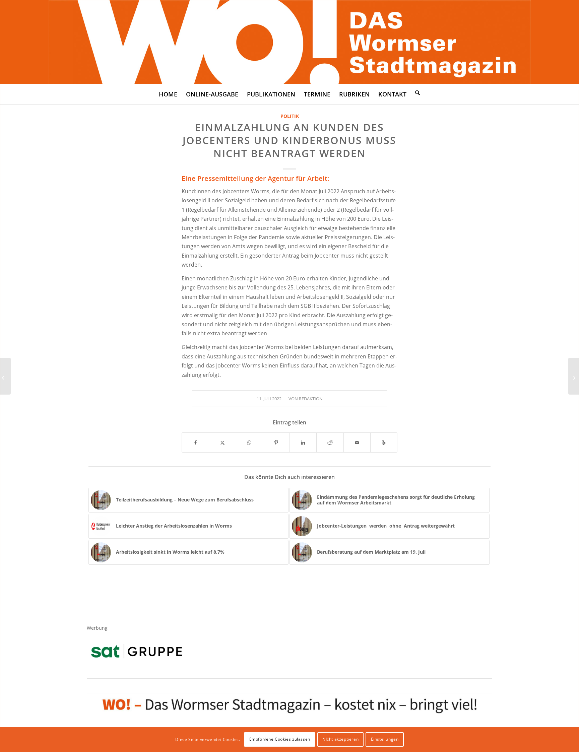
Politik (289, 116)
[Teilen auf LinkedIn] (303, 442)
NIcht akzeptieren (340, 739)
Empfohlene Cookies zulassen (279, 739)
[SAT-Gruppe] (136, 651)
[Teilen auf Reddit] (330, 442)
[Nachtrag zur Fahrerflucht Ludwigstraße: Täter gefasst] (5, 376)
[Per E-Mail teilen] (357, 442)
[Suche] (417, 92)
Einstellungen (385, 739)
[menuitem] (168, 94)
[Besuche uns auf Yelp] (384, 442)
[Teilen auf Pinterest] (276, 442)
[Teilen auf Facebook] (195, 442)
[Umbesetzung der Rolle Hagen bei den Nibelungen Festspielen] (573, 376)
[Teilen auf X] (222, 442)
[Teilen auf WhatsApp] (249, 442)
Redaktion (311, 399)
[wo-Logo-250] (290, 42)
